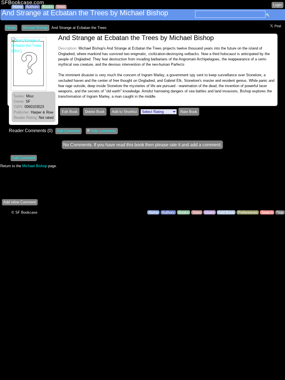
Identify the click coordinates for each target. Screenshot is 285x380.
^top (280, 212)
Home (17, 7)
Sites (61, 7)
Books (48, 7)
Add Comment (68, 131)
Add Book (226, 212)
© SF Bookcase (24, 212)
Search (267, 212)
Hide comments (103, 131)
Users (209, 212)
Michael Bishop (35, 28)
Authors (32, 7)
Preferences (247, 212)
